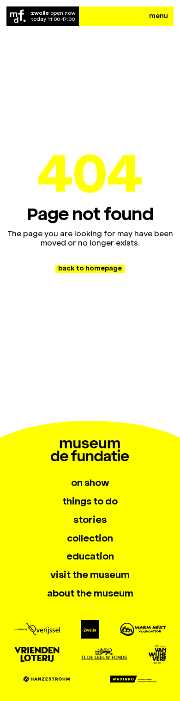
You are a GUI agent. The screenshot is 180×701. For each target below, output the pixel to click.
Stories (90, 520)
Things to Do (90, 501)
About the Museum (90, 593)
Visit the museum (90, 575)
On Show (90, 483)
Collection (90, 538)
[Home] (17, 16)
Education (90, 556)
